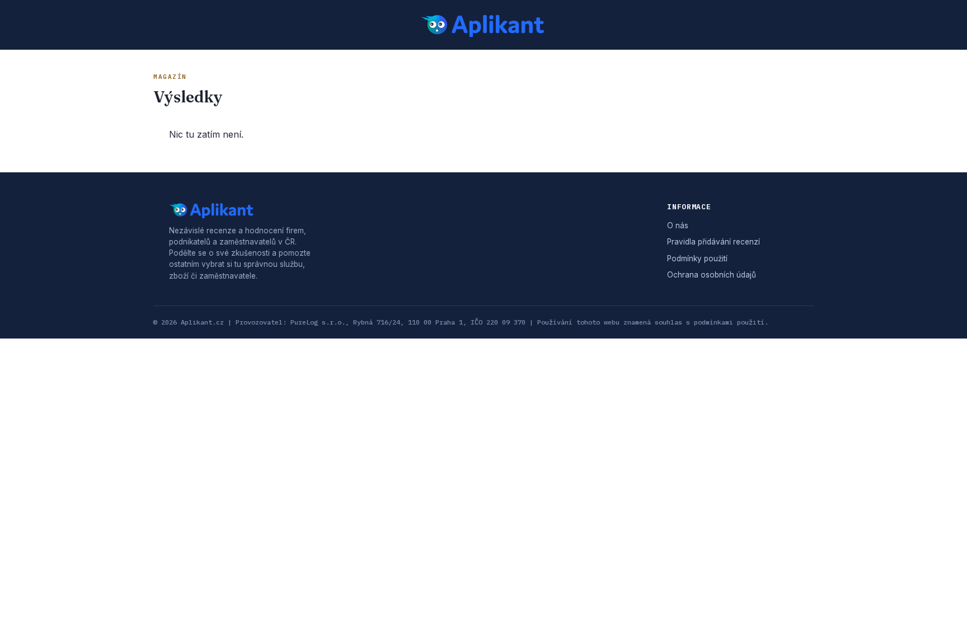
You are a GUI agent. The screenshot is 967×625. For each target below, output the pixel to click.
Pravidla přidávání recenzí (713, 241)
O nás (677, 225)
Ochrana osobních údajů (711, 274)
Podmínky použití (697, 258)
